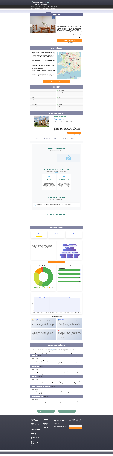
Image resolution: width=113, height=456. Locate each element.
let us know (52, 353)
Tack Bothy (33, 423)
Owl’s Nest (33, 419)
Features (56, 11)
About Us (44, 420)
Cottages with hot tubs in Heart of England (46, 411)
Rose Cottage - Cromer (35, 428)
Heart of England (38, 8)
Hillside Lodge (33, 438)
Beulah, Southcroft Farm (35, 434)
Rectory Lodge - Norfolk (35, 437)
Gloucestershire (46, 8)
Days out (71, 11)
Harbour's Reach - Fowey (35, 429)
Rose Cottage (33, 433)
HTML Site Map (45, 427)
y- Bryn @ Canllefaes (34, 432)
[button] (39, 34)
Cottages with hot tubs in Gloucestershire (67, 411)
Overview (49, 11)
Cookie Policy (45, 424)
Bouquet (32, 441)
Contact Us (56, 6)
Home (32, 8)
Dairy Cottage (33, 430)
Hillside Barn (53, 8)
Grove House (33, 436)
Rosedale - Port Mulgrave (35, 424)
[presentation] (31, 25)
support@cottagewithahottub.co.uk (60, 426)
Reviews (64, 11)
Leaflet (78, 77)
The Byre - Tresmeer (34, 447)
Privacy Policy (45, 423)
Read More (79, 37)
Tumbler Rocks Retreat (35, 420)
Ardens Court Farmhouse (60, 116)
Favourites (51, 6)
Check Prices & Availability (69, 40)
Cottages (32, 6)
